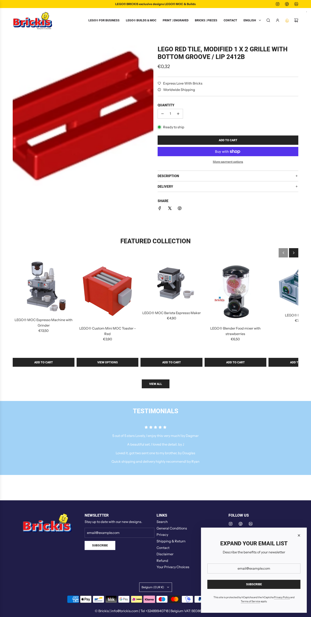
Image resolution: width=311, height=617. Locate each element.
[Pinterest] (287, 4)
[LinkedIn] (296, 4)
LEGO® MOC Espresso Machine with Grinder (44, 322)
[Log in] (277, 20)
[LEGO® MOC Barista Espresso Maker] (171, 284)
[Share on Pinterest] (179, 209)
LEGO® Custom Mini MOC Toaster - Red (107, 331)
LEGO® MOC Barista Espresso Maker (171, 313)
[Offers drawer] (287, 20)
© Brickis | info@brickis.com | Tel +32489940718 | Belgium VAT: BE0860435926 (155, 611)
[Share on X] (169, 209)
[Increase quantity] (178, 113)
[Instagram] (277, 4)
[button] (283, 252)
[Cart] (296, 20)
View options (107, 362)
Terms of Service (250, 601)
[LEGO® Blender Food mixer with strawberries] (235, 291)
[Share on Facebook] (159, 209)
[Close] (299, 535)
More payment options (228, 162)
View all (155, 384)
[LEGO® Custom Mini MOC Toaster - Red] (107, 291)
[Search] (268, 20)
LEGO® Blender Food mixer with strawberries (235, 331)
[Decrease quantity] (162, 113)
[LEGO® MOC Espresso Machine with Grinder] (43, 287)
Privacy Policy (282, 597)
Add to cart (43, 362)
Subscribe (100, 545)
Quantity (166, 105)
